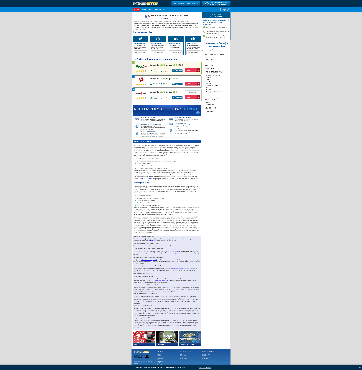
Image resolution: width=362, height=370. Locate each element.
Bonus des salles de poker (148, 117)
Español (159, 362)
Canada (182, 357)
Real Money (183, 355)
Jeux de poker (210, 108)
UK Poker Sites (184, 358)
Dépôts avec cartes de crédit (183, 117)
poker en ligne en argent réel (149, 260)
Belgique (208, 83)
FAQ (164, 9)
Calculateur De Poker (212, 85)
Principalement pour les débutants (150, 124)
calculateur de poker (146, 178)
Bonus (208, 58)
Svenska (159, 364)
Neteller (208, 102)
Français (159, 357)
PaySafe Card (210, 104)
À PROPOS (209, 89)
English (159, 354)
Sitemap (136, 363)
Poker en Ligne (206, 358)
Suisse (208, 81)
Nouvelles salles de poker (147, 131)
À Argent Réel (147, 9)
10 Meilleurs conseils (212, 94)
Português (160, 361)
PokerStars (158, 280)
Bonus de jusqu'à (164, 78)
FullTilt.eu (204, 357)
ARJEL (152, 240)
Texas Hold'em (174, 251)
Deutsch (159, 355)
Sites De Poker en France (213, 75)
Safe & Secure (206, 354)
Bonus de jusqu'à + (166, 65)
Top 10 (181, 354)
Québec (208, 79)
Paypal (204, 355)
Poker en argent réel (180, 123)
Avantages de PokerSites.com (214, 91)
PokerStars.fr (210, 68)
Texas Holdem (179, 129)
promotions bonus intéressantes (180, 268)
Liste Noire (209, 96)
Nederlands (160, 358)
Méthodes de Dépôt (213, 99)
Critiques (157, 9)
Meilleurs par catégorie (215, 55)
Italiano (159, 360)
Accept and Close (205, 367)
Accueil (137, 9)
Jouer (189, 70)
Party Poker (165, 280)
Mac (207, 62)
